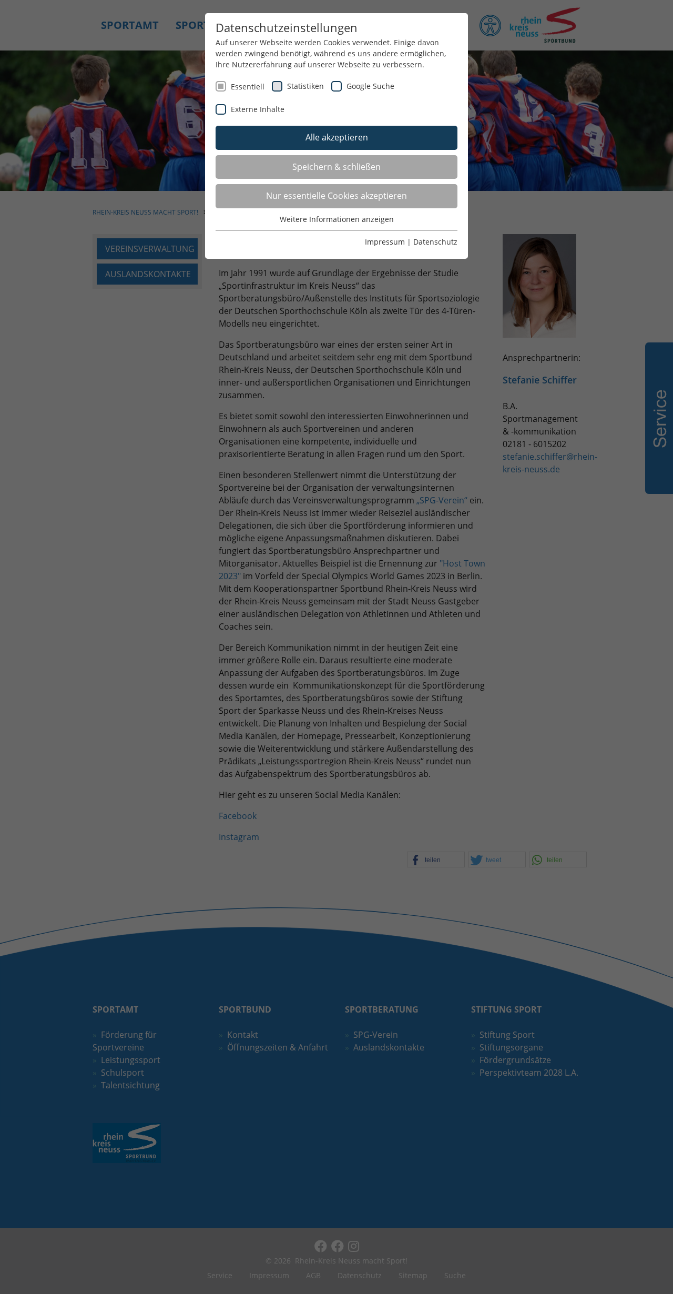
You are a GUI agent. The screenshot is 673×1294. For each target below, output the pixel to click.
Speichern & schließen (336, 167)
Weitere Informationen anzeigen (337, 219)
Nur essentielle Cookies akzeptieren (336, 195)
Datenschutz (435, 242)
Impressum (385, 242)
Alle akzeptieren (336, 137)
